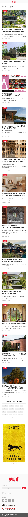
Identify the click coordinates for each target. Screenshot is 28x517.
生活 (10, 414)
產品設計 (20, 414)
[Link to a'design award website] (8, 508)
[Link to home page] (14, 479)
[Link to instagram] (13, 500)
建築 (15, 414)
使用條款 (10, 493)
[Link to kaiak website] (8, 504)
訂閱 (24, 488)
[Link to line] (6, 500)
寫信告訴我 (4, 493)
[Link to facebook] (3, 500)
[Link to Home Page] (14, 2)
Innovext (8, 515)
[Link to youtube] (9, 500)
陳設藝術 (5, 414)
